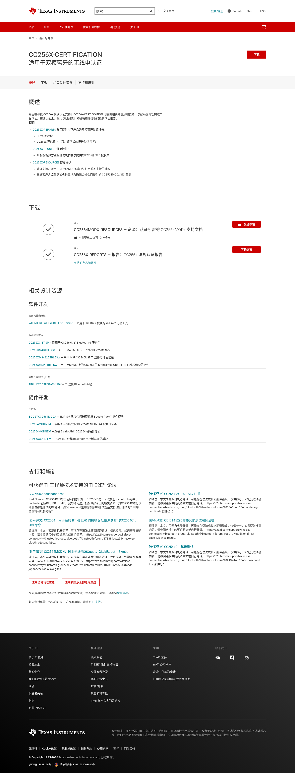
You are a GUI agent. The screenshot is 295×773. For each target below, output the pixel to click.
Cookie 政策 (49, 748)
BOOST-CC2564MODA (42, 416)
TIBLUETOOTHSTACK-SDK (45, 384)
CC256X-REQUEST (44, 148)
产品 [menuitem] (31, 27)
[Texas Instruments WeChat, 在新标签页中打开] (217, 659)
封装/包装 (97, 686)
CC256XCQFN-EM (40, 438)
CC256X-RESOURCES (46, 162)
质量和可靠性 (99, 693)
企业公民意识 (37, 707)
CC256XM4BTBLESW (42, 350)
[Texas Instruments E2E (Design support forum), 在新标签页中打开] (232, 659)
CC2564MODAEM (40, 424)
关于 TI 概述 (36, 657)
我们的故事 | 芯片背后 (42, 679)
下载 (256, 54)
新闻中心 (34, 671)
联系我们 (96, 657)
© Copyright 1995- (43, 757)
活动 (31, 686)
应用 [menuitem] (47, 27)
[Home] (57, 11)
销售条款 (86, 748)
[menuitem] (264, 27)
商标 (116, 748)
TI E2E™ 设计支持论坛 (104, 664)
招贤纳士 (34, 664)
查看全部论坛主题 (43, 582)
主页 (31, 38)
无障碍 (33, 748)
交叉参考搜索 (99, 671)
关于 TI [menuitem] (134, 27)
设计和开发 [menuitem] (66, 27)
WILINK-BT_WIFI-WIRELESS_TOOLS (51, 323)
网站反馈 (129, 748)
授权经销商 (183, 679)
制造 (31, 700)
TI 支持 (96, 602)
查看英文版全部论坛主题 (80, 582)
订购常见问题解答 (164, 679)
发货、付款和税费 (164, 671)
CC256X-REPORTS (44, 129)
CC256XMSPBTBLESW (43, 364)
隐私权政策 (69, 748)
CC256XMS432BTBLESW (44, 357)
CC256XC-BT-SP (39, 342)
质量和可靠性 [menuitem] (91, 27)
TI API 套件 (160, 657)
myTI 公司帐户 (162, 664)
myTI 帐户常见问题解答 (105, 700)
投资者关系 (36, 693)
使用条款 (122, 593)
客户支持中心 (99, 679)
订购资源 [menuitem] (115, 27)
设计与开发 (46, 38)
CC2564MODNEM (40, 431)
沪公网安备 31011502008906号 (77, 764)
